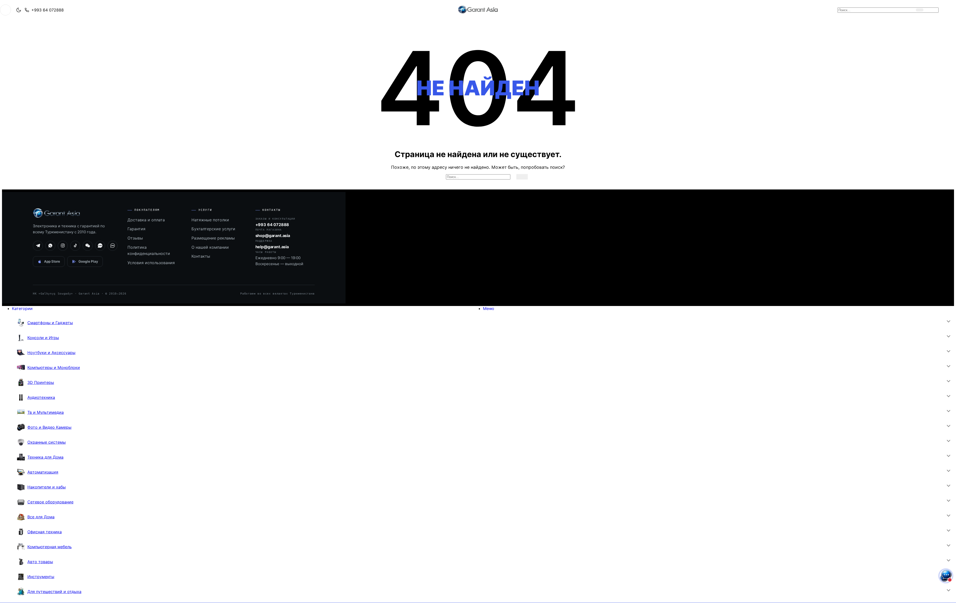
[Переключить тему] (18, 10)
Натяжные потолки (210, 219)
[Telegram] (38, 246)
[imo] (113, 246)
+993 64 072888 (47, 9)
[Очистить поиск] (911, 10)
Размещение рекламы (213, 238)
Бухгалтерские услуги (213, 228)
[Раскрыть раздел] (948, 321)
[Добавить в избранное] (943, 10)
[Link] (100, 246)
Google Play (88, 261)
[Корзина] (932, 10)
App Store (52, 261)
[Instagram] (63, 246)
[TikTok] (75, 246)
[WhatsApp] (50, 246)
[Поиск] (919, 9)
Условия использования (151, 262)
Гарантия (136, 228)
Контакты (200, 256)
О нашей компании (210, 247)
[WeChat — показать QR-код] (88, 246)
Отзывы (135, 238)
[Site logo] (478, 13)
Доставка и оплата (146, 219)
